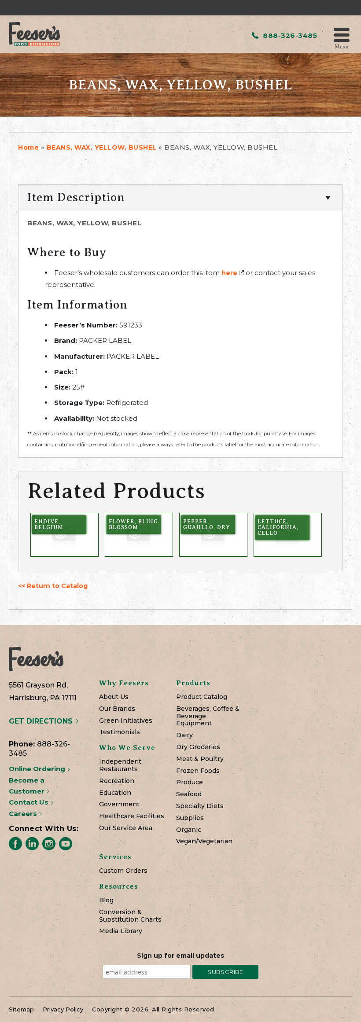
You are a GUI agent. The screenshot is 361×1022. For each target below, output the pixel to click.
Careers (24, 813)
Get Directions (42, 721)
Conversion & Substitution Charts (130, 915)
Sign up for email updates (180, 956)
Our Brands (117, 709)
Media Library (120, 931)
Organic (188, 830)
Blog (106, 900)
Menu (342, 46)
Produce (189, 782)
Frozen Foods (198, 771)
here (229, 273)
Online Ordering (38, 769)
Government (119, 804)
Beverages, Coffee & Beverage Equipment (207, 716)
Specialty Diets (200, 806)
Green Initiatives (125, 720)
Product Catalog (201, 697)
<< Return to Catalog (53, 586)
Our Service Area (125, 828)
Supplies (190, 818)
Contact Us (29, 802)
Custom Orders (123, 871)
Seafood (189, 794)
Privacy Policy (63, 1009)
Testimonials (119, 732)
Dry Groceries (198, 747)
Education (115, 793)
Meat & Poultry (200, 759)
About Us (114, 697)
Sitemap (21, 1009)
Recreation (116, 781)
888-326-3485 (289, 35)
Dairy (184, 735)
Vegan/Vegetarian (204, 841)
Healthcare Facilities (131, 816)
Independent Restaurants (120, 765)
